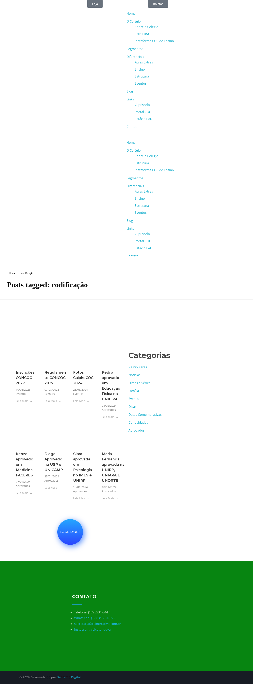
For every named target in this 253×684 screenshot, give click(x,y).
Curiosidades (138, 422)
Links (130, 99)
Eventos (141, 83)
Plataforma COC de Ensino (154, 41)
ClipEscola (142, 105)
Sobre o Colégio (146, 27)
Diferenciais (135, 57)
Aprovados (109, 410)
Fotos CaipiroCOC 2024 (83, 377)
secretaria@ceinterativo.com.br (97, 624)
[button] (189, 134)
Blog (129, 91)
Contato (132, 127)
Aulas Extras (144, 62)
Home (131, 13)
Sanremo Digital (69, 677)
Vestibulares (137, 367)
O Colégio (133, 21)
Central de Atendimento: (29, 2)
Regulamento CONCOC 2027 (55, 377)
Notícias (134, 375)
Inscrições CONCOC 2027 (25, 377)
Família (133, 391)
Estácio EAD (143, 119)
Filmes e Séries (139, 383)
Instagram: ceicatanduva (92, 629)
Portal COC (143, 112)
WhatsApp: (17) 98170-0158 (94, 618)
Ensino (140, 69)
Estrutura (142, 34)
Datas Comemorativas (145, 414)
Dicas (132, 406)
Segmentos (134, 49)
